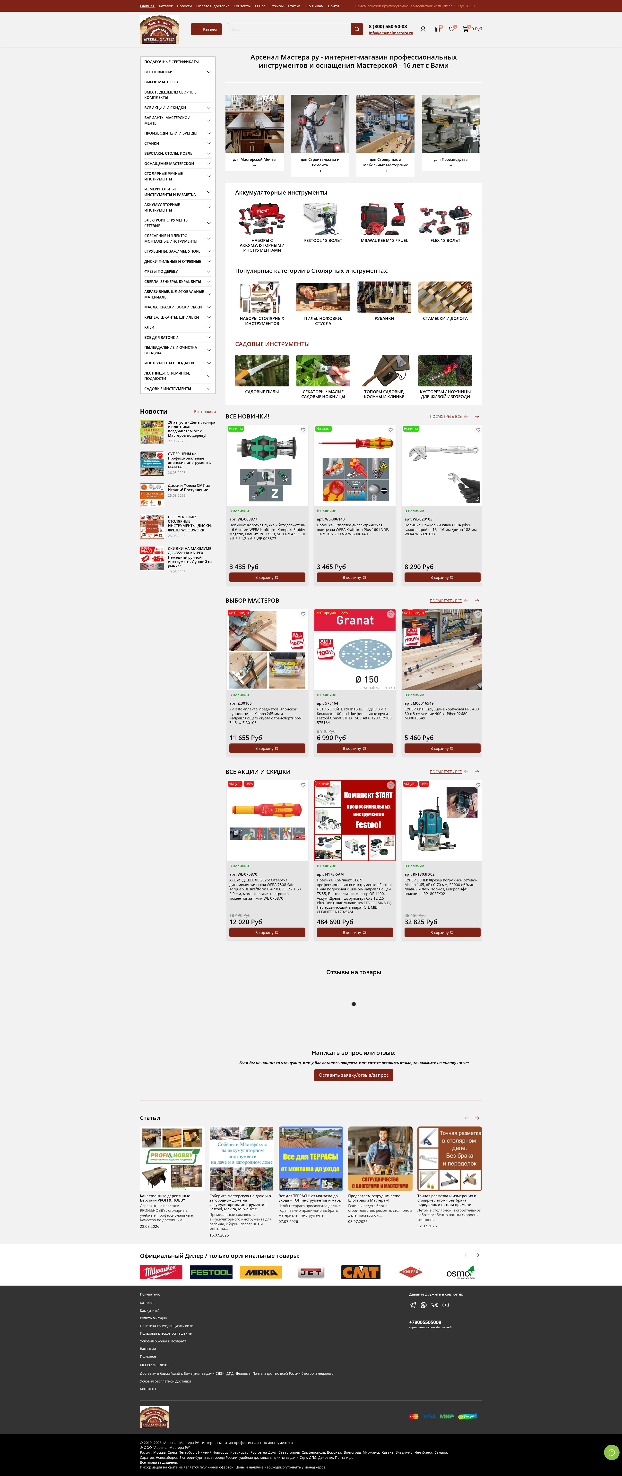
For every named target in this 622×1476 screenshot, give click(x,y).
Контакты (242, 5)
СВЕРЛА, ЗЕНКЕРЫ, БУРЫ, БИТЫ (172, 281)
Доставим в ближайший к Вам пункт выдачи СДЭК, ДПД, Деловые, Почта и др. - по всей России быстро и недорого (236, 1373)
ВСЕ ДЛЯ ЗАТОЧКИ (161, 337)
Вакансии (148, 1349)
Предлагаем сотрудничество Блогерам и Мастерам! (374, 1197)
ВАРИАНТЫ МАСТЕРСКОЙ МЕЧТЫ (167, 120)
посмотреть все (446, 416)
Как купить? (150, 1310)
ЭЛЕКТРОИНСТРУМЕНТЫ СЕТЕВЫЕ (166, 223)
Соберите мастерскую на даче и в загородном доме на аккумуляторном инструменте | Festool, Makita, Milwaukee (240, 1202)
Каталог (166, 5)
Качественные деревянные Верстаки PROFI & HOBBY (165, 1197)
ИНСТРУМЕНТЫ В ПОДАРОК (169, 362)
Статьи (294, 5)
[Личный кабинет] (423, 29)
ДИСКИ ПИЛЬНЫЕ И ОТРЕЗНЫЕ (172, 261)
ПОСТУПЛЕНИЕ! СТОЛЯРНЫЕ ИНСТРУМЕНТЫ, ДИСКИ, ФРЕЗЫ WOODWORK (190, 523)
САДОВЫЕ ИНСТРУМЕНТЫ (272, 344)
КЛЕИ (149, 327)
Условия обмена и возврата (163, 1341)
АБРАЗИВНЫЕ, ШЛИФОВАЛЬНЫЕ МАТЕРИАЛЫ (174, 294)
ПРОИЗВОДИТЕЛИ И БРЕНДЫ (170, 133)
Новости (184, 5)
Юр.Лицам (314, 5)
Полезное (148, 1356)
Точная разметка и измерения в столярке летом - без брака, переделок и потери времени (446, 1200)
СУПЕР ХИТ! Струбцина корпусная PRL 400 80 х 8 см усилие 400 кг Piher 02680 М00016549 (442, 714)
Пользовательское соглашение (166, 1333)
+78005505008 (425, 1322)
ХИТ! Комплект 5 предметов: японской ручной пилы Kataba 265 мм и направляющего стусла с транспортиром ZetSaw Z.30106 (265, 716)
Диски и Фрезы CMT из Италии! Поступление (189, 487)
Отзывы (276, 5)
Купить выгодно (153, 1318)
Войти (333, 5)
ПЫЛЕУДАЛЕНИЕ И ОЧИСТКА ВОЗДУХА (170, 350)
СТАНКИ (151, 143)
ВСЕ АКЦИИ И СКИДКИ (165, 107)
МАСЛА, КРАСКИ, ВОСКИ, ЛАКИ (173, 307)
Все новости (205, 411)
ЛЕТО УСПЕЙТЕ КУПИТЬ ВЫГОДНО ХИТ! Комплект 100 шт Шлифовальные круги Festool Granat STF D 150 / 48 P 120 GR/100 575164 (354, 716)
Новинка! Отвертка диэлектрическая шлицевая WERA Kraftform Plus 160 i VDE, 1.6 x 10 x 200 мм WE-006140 (353, 529)
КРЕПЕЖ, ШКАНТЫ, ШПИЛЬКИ (171, 317)
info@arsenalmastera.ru (391, 32)
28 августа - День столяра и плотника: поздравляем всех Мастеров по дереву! (191, 429)
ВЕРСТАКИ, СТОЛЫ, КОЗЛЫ (168, 153)
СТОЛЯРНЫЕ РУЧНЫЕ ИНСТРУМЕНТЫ (163, 176)
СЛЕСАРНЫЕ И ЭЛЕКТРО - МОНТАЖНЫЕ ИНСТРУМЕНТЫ (170, 238)
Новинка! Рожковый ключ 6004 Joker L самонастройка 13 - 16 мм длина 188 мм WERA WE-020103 (441, 529)
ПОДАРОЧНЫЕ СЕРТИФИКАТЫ (171, 61)
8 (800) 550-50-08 (388, 26)
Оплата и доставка (212, 5)
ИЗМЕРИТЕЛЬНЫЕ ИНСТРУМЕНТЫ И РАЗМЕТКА (170, 192)
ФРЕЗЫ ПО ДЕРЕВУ (161, 271)
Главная (147, 5)
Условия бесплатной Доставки (165, 1381)
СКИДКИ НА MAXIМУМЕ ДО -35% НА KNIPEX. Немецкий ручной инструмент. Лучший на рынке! (190, 557)
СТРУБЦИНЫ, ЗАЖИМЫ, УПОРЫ (172, 251)
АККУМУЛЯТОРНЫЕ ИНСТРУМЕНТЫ (162, 207)
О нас (260, 5)
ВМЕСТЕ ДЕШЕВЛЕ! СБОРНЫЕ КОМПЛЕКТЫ (170, 95)
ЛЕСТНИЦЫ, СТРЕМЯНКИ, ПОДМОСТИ (167, 376)
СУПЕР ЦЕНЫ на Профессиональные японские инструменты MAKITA (190, 460)
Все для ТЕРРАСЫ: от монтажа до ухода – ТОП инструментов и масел (311, 1197)
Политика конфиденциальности (166, 1326)
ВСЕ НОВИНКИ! (158, 71)
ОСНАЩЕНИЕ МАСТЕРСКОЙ (169, 163)
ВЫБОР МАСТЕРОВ (161, 81)
